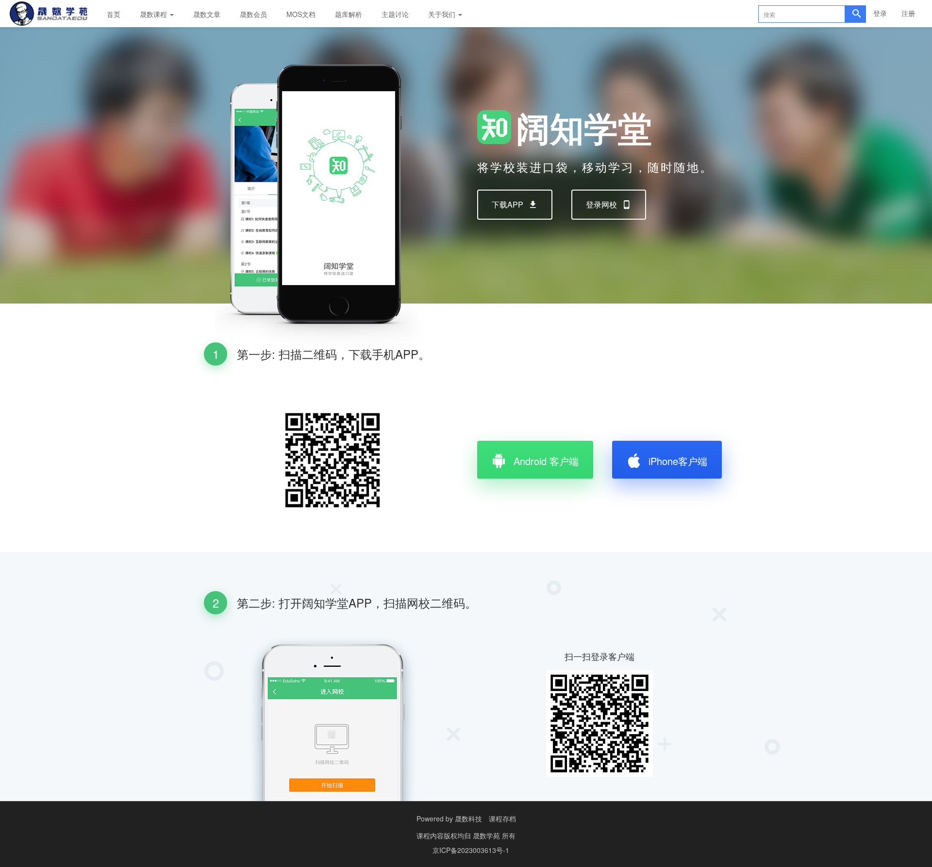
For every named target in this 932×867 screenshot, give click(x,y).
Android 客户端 (546, 461)
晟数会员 (253, 14)
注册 (908, 13)
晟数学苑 (487, 835)
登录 (880, 13)
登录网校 (601, 204)
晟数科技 (468, 818)
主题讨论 (395, 14)
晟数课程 (154, 14)
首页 (113, 14)
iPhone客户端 (678, 461)
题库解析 (348, 14)
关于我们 (442, 14)
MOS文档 (301, 14)
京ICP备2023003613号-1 (471, 850)
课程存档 (502, 818)
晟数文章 (206, 14)
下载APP (507, 204)
